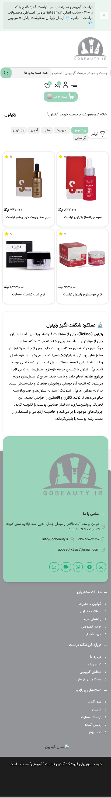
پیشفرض (80, 130)
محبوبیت (62, 130)
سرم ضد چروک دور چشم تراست (28, 217)
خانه (103, 115)
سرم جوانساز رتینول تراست (83, 217)
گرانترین (80, 138)
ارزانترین (19, 130)
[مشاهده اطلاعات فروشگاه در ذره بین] (57, 747)
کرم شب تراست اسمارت (28, 294)
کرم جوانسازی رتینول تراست (82, 294)
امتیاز (47, 130)
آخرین (34, 130)
